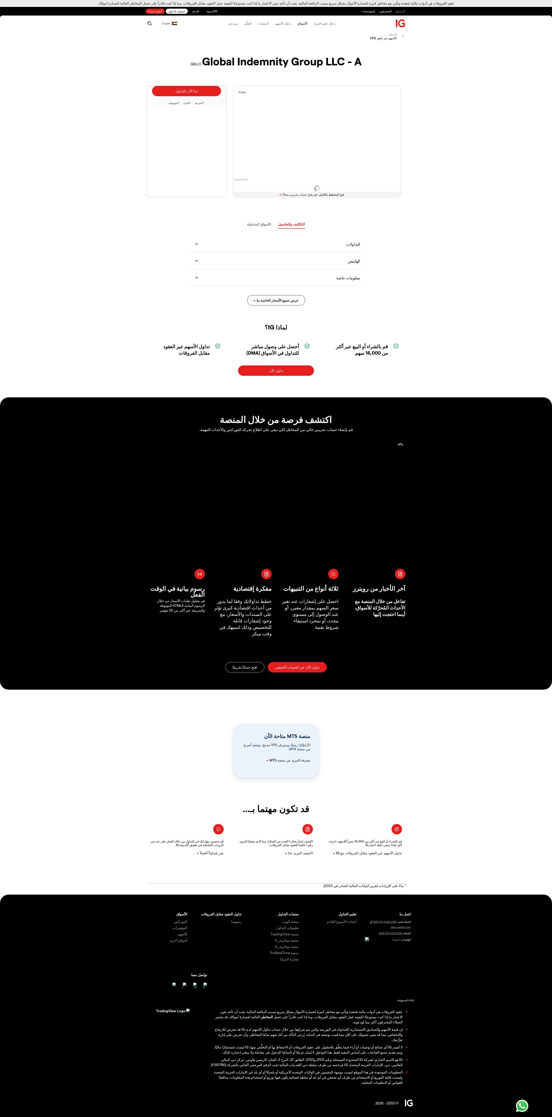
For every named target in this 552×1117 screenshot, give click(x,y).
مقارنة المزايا (289, 959)
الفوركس (180, 921)
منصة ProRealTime (284, 953)
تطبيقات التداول (287, 928)
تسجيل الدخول (176, 11)
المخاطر (267, 1017)
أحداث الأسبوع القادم (341, 921)
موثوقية (173, 102)
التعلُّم (248, 23)
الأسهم (182, 934)
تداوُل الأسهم (283, 23)
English (166, 23)
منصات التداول (288, 914)
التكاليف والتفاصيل (291, 224)
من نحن (233, 23)
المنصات (263, 23)
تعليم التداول (347, 914)
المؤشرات (180, 928)
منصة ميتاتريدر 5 (287, 940)
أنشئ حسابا (155, 11)
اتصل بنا (405, 914)
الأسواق (302, 23)
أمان (185, 102)
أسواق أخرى (178, 940)
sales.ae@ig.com (401, 926)
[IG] (400, 23)
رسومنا (236, 921)
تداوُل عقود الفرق (325, 23)
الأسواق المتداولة (259, 224)
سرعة (198, 102)
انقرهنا (396, 939)
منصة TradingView (284, 934)
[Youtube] (183, 985)
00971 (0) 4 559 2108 (384, 921)
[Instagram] (173, 985)
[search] (149, 23)
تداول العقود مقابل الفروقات (221, 914)
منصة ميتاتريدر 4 (287, 946)
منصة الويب (290, 921)
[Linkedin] (204, 985)
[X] (194, 985)
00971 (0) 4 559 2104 (390, 933)
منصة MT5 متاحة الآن (287, 736)
